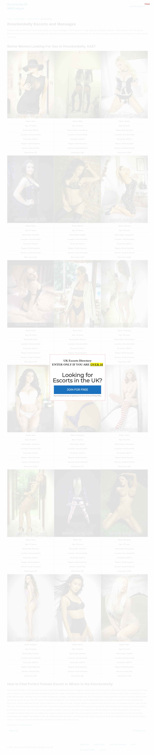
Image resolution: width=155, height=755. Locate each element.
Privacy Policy (97, 395)
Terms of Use (86, 395)
